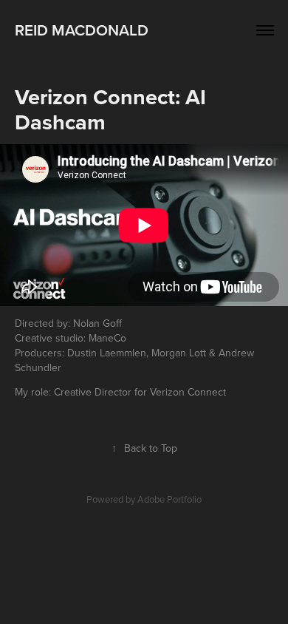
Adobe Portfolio (169, 499)
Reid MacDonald (81, 29)
